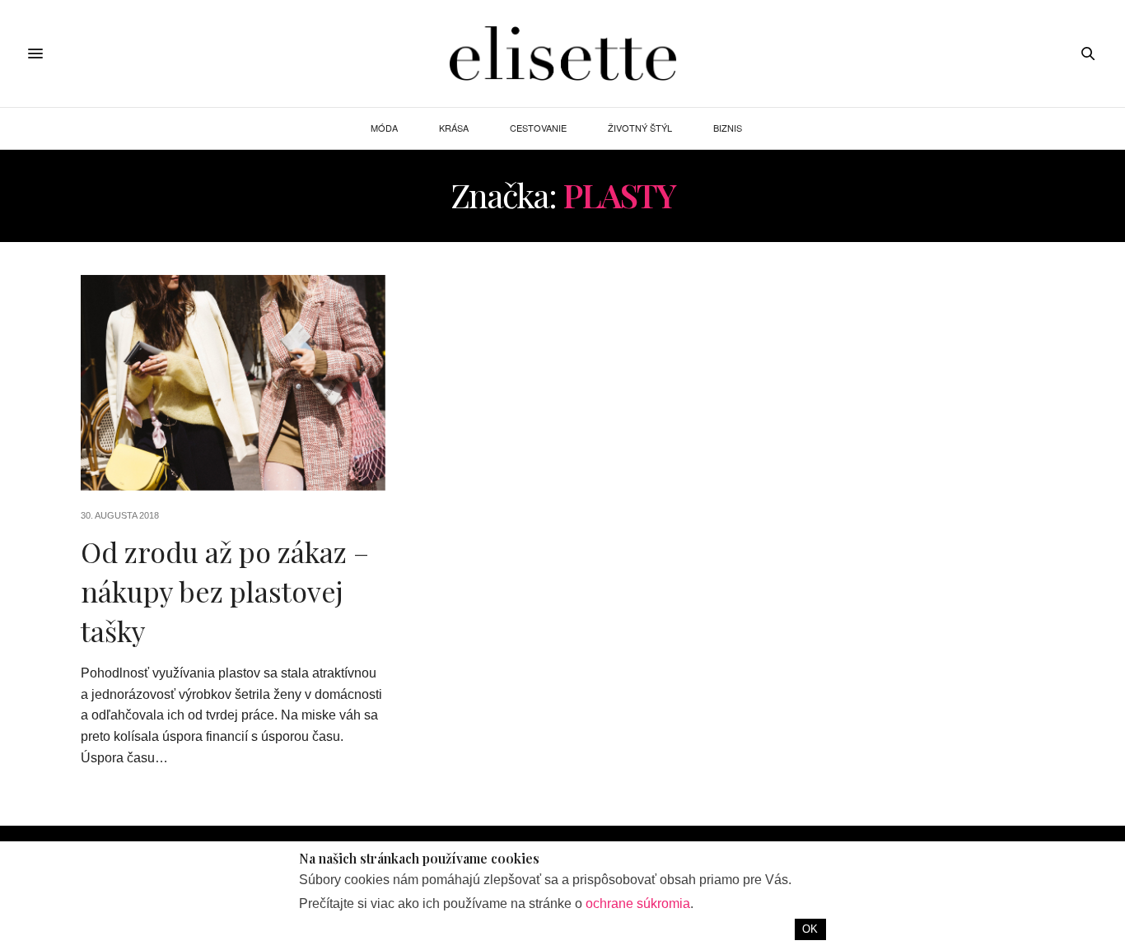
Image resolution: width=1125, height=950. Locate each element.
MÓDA (384, 127)
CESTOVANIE (538, 127)
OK (810, 929)
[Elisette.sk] (562, 53)
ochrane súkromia (638, 903)
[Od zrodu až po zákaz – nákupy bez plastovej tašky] (233, 383)
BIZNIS (727, 127)
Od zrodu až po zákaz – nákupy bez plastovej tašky (225, 591)
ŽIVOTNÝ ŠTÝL (640, 127)
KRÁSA (454, 127)
